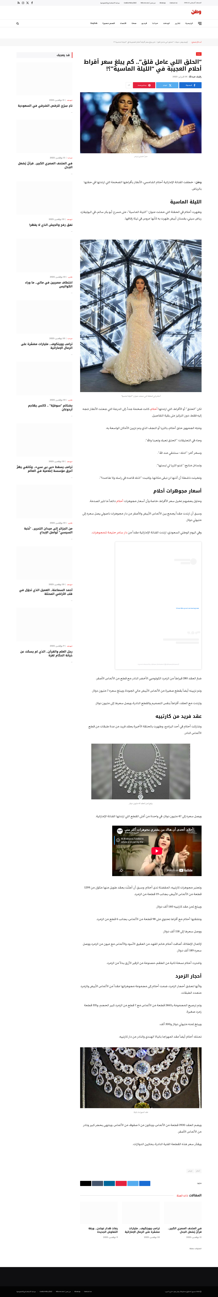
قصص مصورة (108, 23)
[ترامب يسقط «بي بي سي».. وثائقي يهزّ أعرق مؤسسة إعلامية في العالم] (44, 440)
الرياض (190, 1171)
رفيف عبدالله (195, 76)
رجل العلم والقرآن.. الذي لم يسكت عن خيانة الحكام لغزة (46, 653)
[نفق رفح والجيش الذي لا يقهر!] (44, 198)
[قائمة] (200, 23)
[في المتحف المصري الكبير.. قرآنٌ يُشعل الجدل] (183, 1213)
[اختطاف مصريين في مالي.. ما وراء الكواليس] (44, 255)
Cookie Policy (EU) (130, 3)
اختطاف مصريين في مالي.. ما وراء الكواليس (48, 284)
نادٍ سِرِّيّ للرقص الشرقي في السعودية (45, 106)
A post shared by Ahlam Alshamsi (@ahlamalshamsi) (158, 664)
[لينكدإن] (213, 190)
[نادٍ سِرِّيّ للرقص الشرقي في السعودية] (44, 79)
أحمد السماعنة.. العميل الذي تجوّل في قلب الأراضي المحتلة (45, 592)
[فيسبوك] (213, 174)
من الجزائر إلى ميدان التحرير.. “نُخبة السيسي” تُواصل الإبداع (48, 530)
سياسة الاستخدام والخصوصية (110, 3)
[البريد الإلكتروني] (213, 207)
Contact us (173, 3)
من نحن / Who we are (148, 3)
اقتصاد (123, 23)
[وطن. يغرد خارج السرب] (196, 13)
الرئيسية (189, 23)
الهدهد (166, 23)
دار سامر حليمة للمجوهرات (109, 532)
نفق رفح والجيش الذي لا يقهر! (50, 225)
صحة (134, 23)
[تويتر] (213, 182)
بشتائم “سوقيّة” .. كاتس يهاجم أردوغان (50, 407)
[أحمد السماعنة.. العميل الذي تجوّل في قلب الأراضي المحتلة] (44, 563)
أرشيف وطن (184, 42)
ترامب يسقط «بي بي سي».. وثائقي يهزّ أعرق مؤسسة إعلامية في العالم (44, 469)
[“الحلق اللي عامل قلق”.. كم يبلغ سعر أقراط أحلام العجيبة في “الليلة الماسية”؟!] (141, 122)
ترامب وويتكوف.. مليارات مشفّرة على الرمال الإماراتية (142, 1230)
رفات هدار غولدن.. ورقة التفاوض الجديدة (103, 1230)
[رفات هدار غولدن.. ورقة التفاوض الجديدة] (99, 1213)
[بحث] (17, 23)
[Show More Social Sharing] (129, 85)
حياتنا (155, 23)
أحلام (154, 409)
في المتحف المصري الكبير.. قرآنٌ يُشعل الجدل (185, 1230)
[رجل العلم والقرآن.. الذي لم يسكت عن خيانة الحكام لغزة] (44, 624)
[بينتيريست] (213, 199)
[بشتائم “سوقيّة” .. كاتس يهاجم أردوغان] (44, 378)
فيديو (144, 23)
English (93, 23)
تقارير (177, 23)
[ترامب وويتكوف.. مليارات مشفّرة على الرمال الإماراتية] (141, 1213)
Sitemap (162, 3)
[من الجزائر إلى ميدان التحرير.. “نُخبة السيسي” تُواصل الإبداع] (44, 501)
